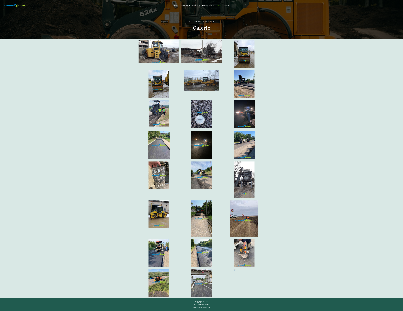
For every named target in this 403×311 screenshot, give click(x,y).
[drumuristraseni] (14, 5)
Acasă (176, 5)
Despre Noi (184, 5)
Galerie (218, 5)
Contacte (226, 5)
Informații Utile (207, 5)
